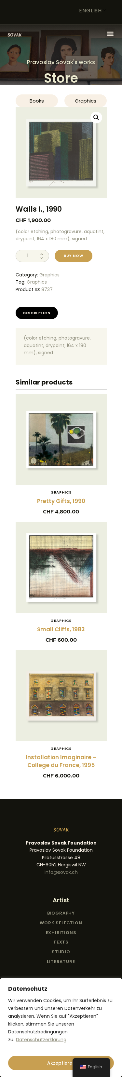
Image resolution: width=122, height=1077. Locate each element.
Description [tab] (37, 312)
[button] (110, 33)
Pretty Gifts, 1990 (61, 501)
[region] (61, 1027)
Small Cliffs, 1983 (61, 629)
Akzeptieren (61, 1063)
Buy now (73, 255)
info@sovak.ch (61, 872)
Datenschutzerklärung (41, 1039)
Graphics (49, 275)
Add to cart (61, 443)
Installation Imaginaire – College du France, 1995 (61, 761)
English (90, 10)
